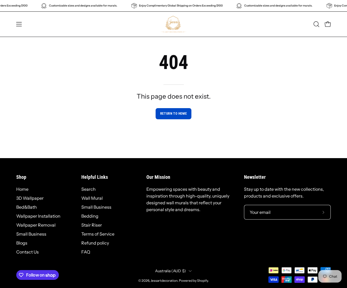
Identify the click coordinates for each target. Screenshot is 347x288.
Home (22, 189)
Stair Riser (91, 225)
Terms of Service (97, 234)
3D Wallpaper (30, 198)
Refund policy (95, 243)
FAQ (85, 252)
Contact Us (27, 252)
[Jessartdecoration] (173, 24)
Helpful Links (94, 177)
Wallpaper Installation (38, 216)
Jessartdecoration (164, 280)
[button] (316, 24)
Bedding (89, 216)
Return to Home (173, 113)
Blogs (21, 243)
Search (88, 189)
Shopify (202, 280)
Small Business (31, 234)
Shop (21, 177)
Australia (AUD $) (170, 270)
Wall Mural (92, 198)
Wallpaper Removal (36, 225)
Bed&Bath (26, 207)
